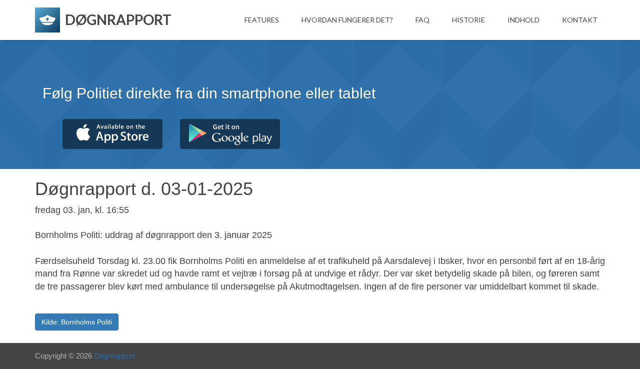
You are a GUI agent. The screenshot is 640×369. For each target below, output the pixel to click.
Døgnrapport (114, 356)
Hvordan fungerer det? (347, 20)
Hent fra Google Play (230, 134)
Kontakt (580, 20)
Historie (468, 20)
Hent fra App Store (112, 134)
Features (261, 20)
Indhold (524, 20)
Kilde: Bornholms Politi (77, 322)
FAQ (423, 20)
